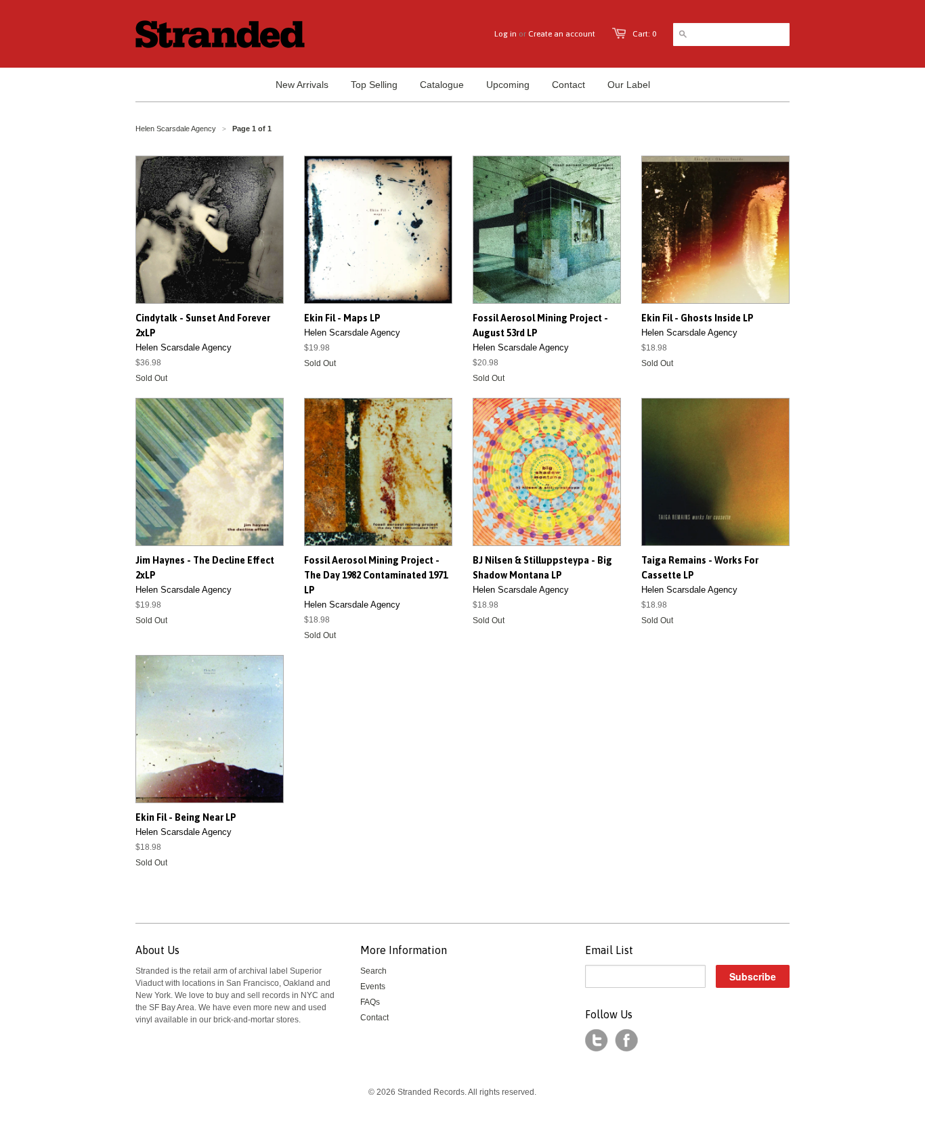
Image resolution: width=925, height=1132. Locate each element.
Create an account (561, 34)
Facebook (626, 1040)
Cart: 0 (644, 34)
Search (373, 971)
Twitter (596, 1040)
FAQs (370, 1002)
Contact (374, 1017)
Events (372, 986)
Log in (505, 34)
